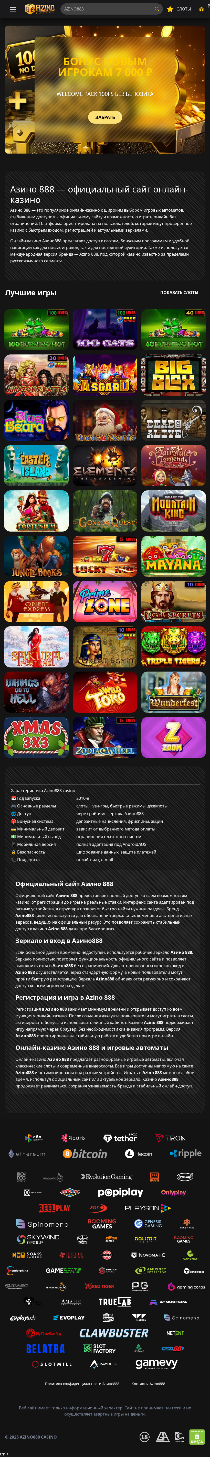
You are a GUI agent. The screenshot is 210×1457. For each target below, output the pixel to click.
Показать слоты (179, 292)
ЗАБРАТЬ (105, 117)
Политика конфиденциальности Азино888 (82, 1383)
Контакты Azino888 (148, 1383)
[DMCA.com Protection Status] (197, 1437)
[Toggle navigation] (12, 9)
